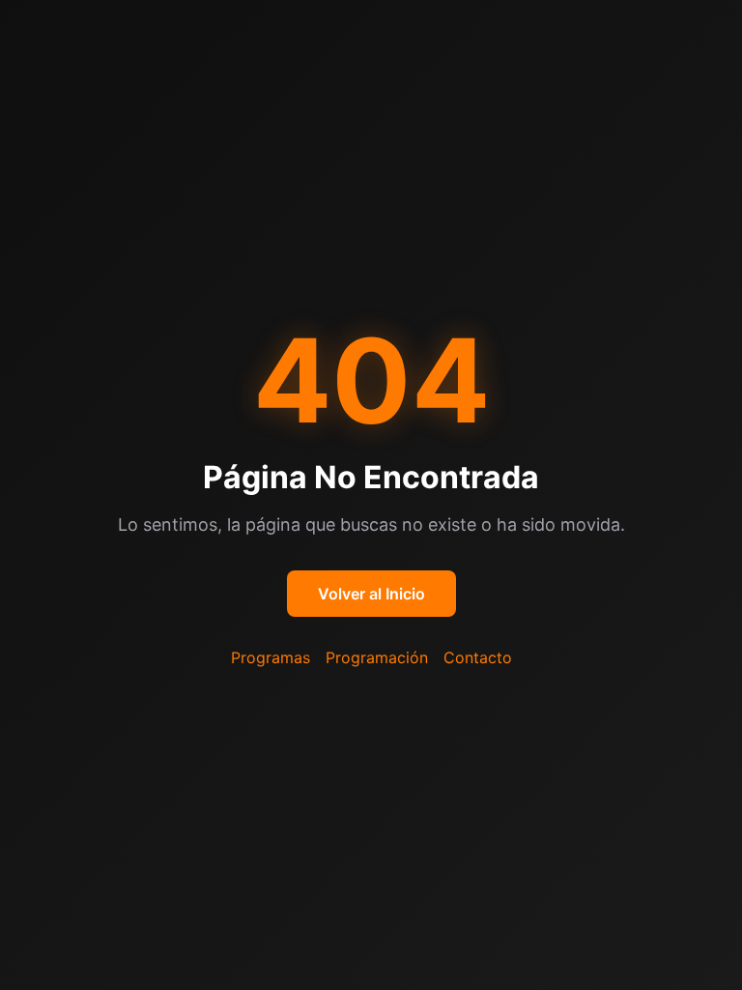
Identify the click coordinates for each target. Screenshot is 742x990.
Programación (377, 657)
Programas (270, 657)
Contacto (477, 657)
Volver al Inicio (371, 593)
